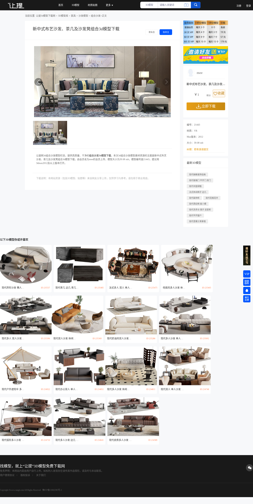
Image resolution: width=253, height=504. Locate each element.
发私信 (152, 32)
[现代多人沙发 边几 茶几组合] (79, 416)
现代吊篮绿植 (195, 186)
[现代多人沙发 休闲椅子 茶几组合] (131, 365)
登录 (248, 5)
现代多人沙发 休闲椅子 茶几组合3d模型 (119, 389)
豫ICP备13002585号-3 (52, 490)
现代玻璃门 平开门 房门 (200, 180)
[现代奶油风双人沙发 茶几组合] (131, 315)
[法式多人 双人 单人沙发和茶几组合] (133, 264)
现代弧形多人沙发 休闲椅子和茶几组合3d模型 (14, 440)
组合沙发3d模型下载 (100, 155)
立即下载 (208, 106)
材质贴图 (92, 5)
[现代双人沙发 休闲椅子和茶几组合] (77, 315)
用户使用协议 (7, 475)
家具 (73, 15)
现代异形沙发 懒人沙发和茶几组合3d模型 (14, 287)
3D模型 (75, 5)
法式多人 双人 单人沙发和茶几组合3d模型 (121, 287)
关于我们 (41, 475)
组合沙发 (96, 15)
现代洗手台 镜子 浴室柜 (200, 210)
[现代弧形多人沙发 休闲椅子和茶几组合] (26, 416)
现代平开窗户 (195, 215)
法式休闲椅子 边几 (197, 192)
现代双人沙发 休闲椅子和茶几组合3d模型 (65, 338)
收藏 (221, 93)
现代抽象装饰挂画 (197, 174)
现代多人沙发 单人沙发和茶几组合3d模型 (173, 338)
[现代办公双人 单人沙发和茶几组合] (79, 365)
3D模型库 (63, 15)
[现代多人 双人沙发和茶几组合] (26, 315)
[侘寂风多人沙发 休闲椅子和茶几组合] (187, 264)
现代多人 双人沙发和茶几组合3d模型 (14, 338)
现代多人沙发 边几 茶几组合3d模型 (67, 440)
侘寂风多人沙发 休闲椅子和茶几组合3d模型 (175, 287)
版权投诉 (25, 475)
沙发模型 (83, 15)
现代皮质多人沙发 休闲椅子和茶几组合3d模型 (121, 440)
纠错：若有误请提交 (197, 149)
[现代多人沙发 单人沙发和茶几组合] (185, 315)
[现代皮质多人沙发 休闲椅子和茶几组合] (133, 416)
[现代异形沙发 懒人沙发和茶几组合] (26, 264)
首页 (60, 5)
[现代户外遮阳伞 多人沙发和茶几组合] (26, 365)
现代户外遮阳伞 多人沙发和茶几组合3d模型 (14, 389)
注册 (238, 5)
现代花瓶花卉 (212, 198)
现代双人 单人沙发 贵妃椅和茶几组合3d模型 (173, 389)
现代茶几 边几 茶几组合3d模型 (67, 287)
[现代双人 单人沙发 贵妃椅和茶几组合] (185, 365)
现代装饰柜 (194, 198)
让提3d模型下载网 (45, 15)
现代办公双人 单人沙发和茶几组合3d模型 (67, 389)
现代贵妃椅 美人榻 (197, 204)
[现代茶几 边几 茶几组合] (79, 264)
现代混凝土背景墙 (197, 221)
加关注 (166, 32)
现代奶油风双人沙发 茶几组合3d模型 (119, 338)
